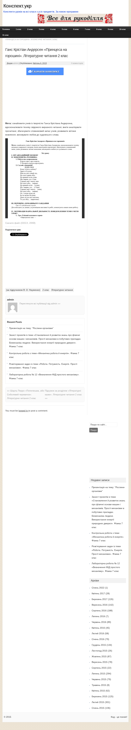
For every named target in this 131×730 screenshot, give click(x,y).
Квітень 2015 (98, 690)
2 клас (30, 29)
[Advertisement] (45, 97)
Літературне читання (62, 290)
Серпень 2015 (99, 668)
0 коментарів (77, 63)
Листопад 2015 (99, 650)
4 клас (53, 29)
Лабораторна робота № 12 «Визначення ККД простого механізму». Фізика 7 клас (44, 376)
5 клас (64, 29)
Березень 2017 (99, 599)
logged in (23, 410)
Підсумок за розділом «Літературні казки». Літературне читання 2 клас (63, 394)
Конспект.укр (17, 5)
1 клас (18, 29)
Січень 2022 (98, 587)
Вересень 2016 (100, 605)
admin (15, 63)
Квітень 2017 (98, 593)
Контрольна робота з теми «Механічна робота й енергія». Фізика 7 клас (44, 355)
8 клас (99, 29)
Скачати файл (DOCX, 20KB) (20, 223)
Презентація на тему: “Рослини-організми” (31, 328)
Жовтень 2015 (99, 656)
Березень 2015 (99, 696)
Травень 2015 (99, 685)
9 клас (110, 29)
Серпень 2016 (99, 610)
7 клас (87, 29)
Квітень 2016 (98, 628)
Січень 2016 (98, 639)
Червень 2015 (99, 679)
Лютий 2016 (98, 633)
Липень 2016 (98, 616)
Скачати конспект (45, 71)
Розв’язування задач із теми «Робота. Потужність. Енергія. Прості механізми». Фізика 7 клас (43, 366)
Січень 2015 (98, 708)
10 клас (122, 29)
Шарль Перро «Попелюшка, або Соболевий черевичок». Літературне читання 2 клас (25, 394)
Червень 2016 (99, 622)
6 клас (76, 29)
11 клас (5, 35)
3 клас (41, 29)
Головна (6, 29)
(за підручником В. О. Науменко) (23, 290)
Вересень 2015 (100, 662)
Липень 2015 (98, 673)
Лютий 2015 (98, 702)
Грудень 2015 (99, 645)
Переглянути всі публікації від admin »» (39, 303)
